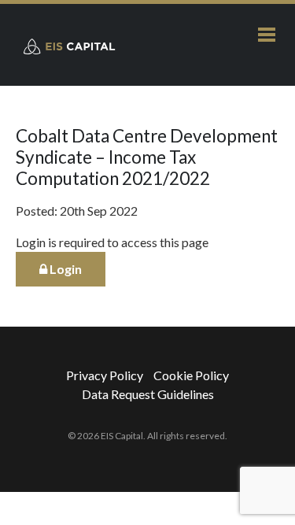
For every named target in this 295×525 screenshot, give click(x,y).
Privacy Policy (104, 375)
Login (64, 268)
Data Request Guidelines (148, 393)
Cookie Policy (191, 375)
